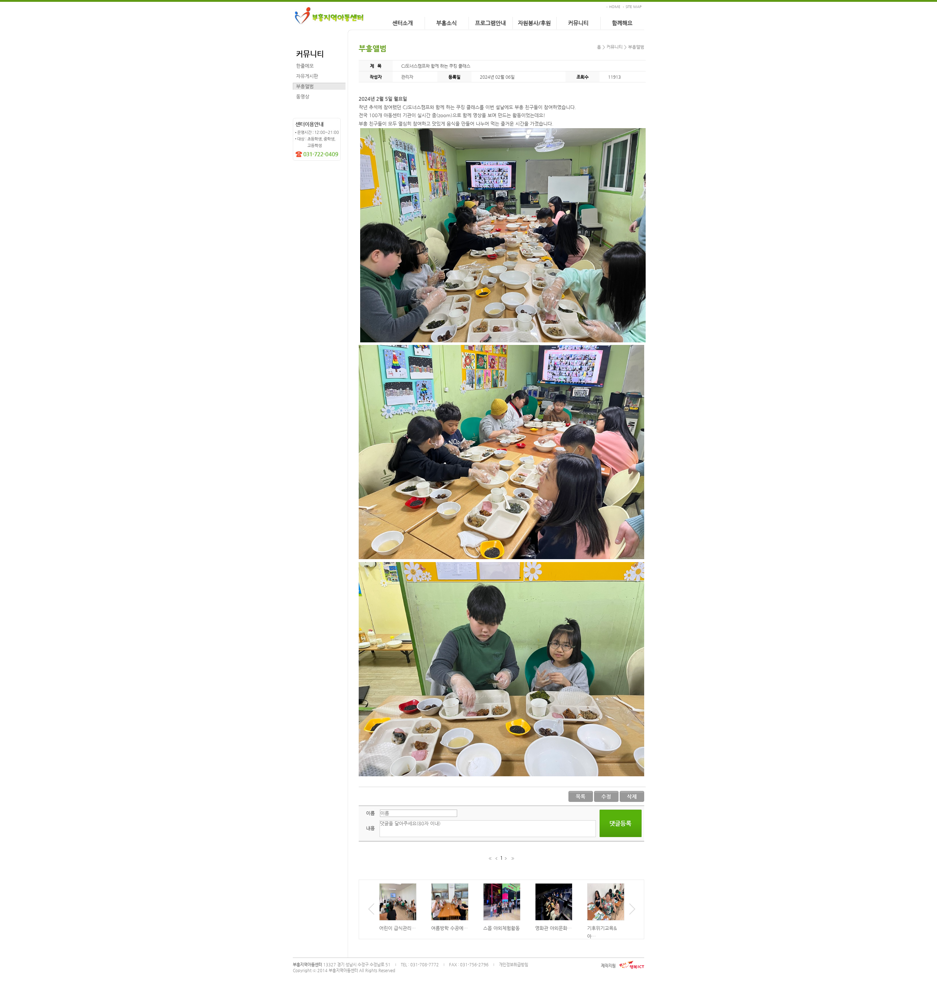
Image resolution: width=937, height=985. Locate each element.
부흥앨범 (305, 86)
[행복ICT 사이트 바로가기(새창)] (631, 965)
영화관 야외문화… (553, 928)
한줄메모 (305, 65)
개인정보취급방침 (513, 964)
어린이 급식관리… (397, 928)
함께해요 (622, 23)
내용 (370, 828)
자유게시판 (307, 76)
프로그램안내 (490, 23)
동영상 (302, 96)
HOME (614, 7)
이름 (370, 813)
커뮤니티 (578, 23)
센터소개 (402, 23)
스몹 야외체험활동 (501, 928)
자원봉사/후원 (534, 23)
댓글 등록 (621, 823)
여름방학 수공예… (449, 928)
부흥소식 (446, 23)
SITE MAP (634, 7)
